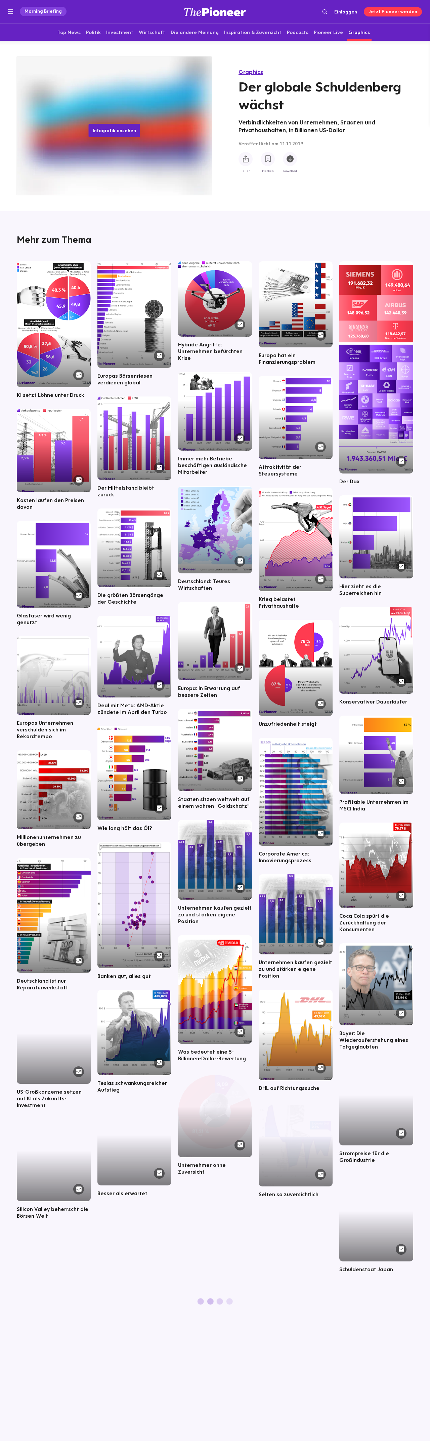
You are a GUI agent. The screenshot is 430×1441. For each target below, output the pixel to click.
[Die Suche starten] (325, 11)
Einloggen (345, 12)
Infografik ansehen (114, 130)
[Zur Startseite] (215, 11)
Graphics (251, 72)
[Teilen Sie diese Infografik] (246, 159)
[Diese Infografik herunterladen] (290, 159)
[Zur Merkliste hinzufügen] (268, 159)
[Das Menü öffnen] (10, 11)
